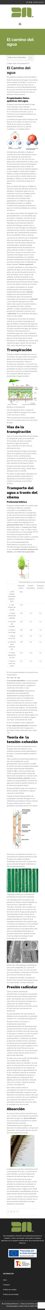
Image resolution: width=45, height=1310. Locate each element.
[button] (20, 24)
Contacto (6, 1285)
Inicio (5, 1280)
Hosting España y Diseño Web (17, 1306)
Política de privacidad (10, 1294)
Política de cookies (10, 1289)
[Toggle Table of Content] (29, 58)
